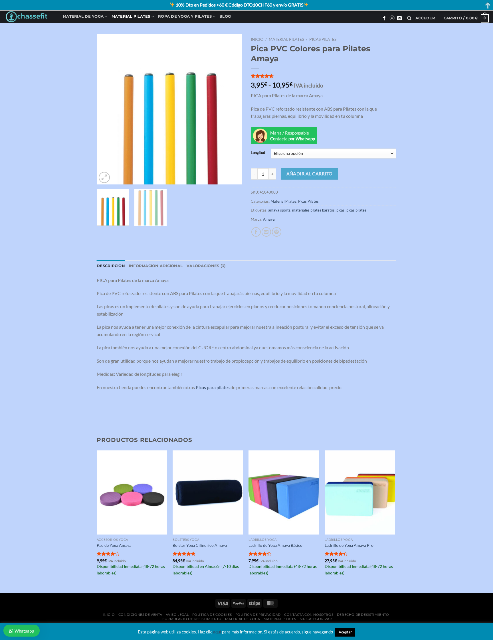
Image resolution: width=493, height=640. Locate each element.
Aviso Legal (177, 614)
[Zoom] (104, 177)
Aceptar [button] (345, 632)
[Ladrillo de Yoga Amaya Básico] (283, 492)
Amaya (269, 219)
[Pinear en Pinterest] (276, 232)
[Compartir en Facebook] (256, 232)
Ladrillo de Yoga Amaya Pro (349, 545)
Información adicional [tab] (156, 266)
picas (340, 210)
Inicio (257, 39)
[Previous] (107, 109)
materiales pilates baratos (313, 210)
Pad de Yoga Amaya (114, 545)
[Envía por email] (266, 232)
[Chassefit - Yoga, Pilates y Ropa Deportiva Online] (29, 17)
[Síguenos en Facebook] (384, 18)
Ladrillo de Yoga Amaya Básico (275, 545)
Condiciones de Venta (140, 614)
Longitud (258, 153)
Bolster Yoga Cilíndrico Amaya (200, 545)
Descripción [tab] (111, 266)
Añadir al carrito (309, 173)
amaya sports (279, 210)
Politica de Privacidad (258, 614)
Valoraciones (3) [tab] (206, 266)
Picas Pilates (322, 39)
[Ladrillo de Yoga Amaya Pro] (360, 492)
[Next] (232, 109)
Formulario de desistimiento (192, 619)
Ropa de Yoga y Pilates (185, 16)
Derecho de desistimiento (363, 614)
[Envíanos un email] (399, 18)
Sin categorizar (316, 619)
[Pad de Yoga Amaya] (132, 492)
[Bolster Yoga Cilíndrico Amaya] (208, 492)
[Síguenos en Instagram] (392, 18)
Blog (225, 16)
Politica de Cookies (212, 614)
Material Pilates (131, 16)
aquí (217, 631)
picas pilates (356, 210)
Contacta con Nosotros (308, 614)
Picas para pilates (213, 387)
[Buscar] (409, 18)
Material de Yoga (83, 16)
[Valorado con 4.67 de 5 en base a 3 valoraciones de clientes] (323, 76)
